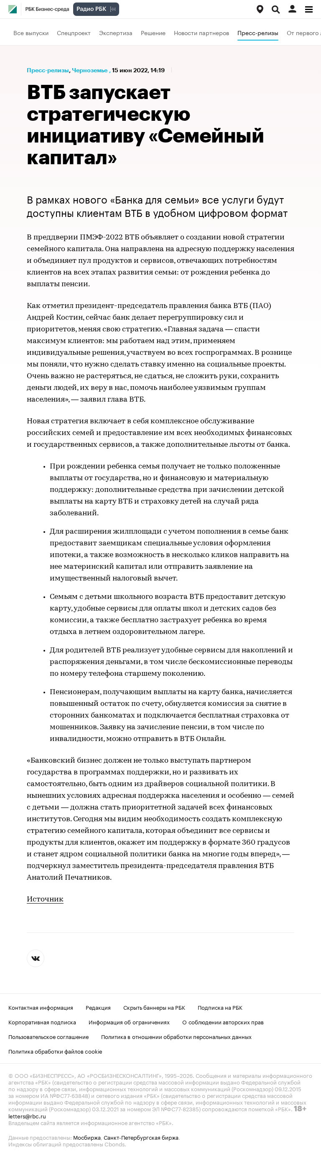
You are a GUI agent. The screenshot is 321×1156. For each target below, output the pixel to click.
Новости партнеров (201, 32)
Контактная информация (40, 1007)
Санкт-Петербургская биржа (141, 1137)
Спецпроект (74, 32)
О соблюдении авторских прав (223, 1021)
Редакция (98, 1007)
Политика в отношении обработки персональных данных (176, 1036)
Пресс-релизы (257, 32)
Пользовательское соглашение (48, 1036)
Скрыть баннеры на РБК (154, 1007)
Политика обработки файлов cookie (55, 1051)
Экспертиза (115, 32)
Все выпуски (30, 32)
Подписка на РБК (220, 1007)
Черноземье (89, 70)
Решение (153, 32)
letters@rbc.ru (27, 1115)
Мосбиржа (87, 1137)
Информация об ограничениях (129, 1021)
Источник (45, 900)
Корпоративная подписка (42, 1021)
